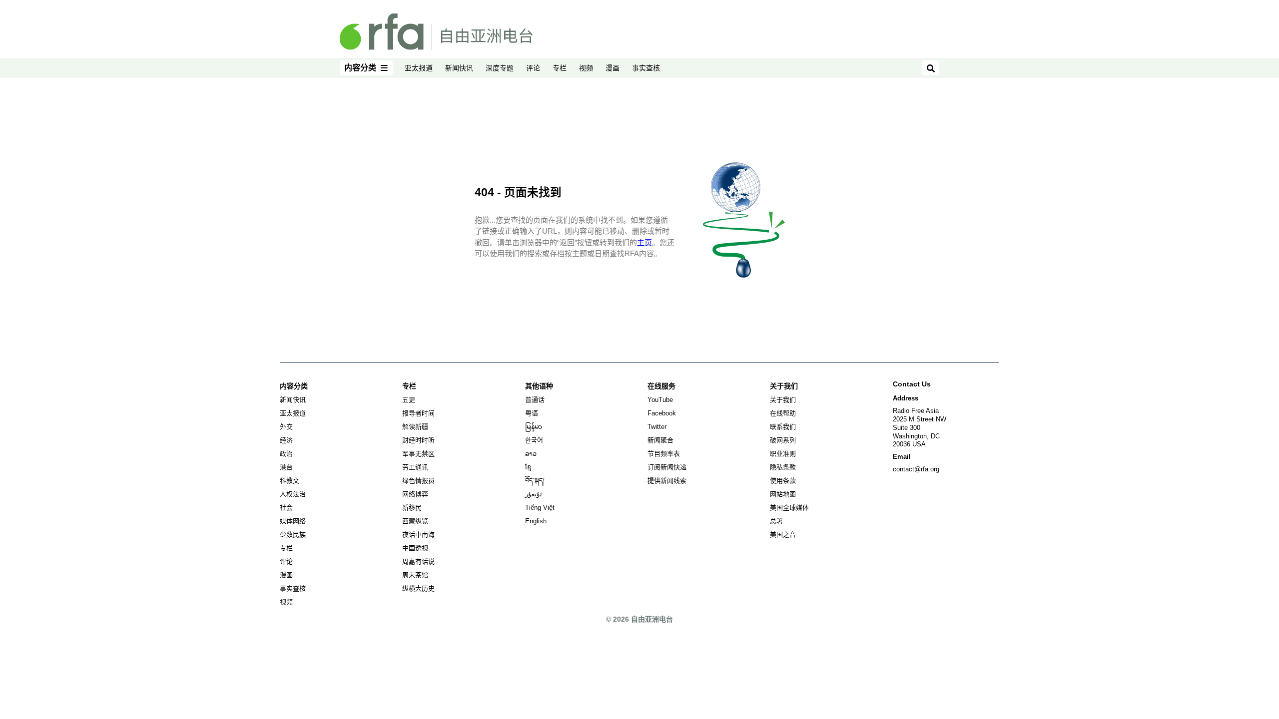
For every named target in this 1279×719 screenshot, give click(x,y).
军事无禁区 (418, 453)
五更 (408, 399)
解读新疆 (415, 426)
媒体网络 (293, 521)
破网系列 (783, 440)
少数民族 (293, 534)
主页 (644, 242)
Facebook (661, 413)
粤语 (531, 413)
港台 (286, 467)
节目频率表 (663, 453)
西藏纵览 (415, 521)
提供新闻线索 (666, 480)
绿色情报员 (418, 480)
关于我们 (783, 399)
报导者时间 (418, 413)
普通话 (535, 399)
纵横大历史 (418, 588)
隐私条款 (783, 467)
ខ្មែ (528, 467)
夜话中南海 (418, 534)
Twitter (656, 426)
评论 (533, 68)
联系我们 (783, 426)
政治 (286, 453)
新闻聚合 (660, 440)
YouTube (660, 399)
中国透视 (415, 548)
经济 (286, 440)
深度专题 (500, 68)
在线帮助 (783, 413)
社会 (286, 507)
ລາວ (531, 453)
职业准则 (783, 453)
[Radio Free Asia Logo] (436, 31)
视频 (586, 68)
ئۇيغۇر (533, 494)
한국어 (534, 440)
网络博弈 (415, 494)
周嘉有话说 (418, 561)
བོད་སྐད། (535, 480)
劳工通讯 (415, 467)
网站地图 (783, 494)
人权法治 (293, 494)
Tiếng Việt (540, 507)
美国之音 (783, 534)
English (536, 521)
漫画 (613, 68)
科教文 (289, 480)
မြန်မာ (533, 426)
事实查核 (646, 68)
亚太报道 (419, 68)
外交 (286, 426)
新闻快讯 (459, 68)
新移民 (412, 507)
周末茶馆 (415, 575)
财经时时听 (418, 440)
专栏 (560, 68)
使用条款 (783, 480)
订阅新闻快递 (666, 467)
